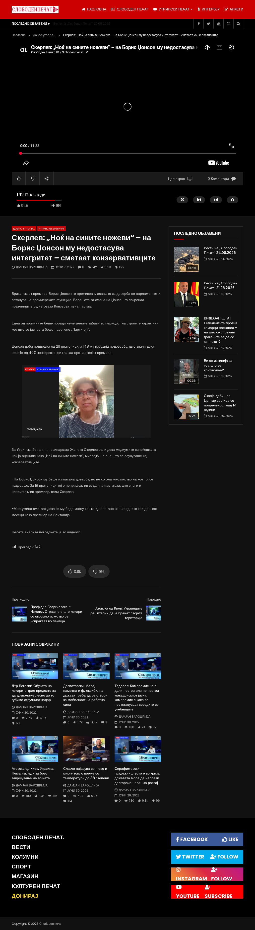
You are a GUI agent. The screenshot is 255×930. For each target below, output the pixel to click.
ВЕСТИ (21, 847)
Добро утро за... (44, 35)
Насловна (19, 35)
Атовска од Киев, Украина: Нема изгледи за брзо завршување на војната (33, 773)
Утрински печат (174, 9)
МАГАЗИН (25, 876)
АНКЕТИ (236, 9)
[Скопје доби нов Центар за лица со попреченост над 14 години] (186, 406)
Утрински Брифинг (51, 229)
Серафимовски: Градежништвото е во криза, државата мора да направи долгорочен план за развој (137, 775)
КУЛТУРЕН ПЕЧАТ (36, 886)
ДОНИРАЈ (25, 896)
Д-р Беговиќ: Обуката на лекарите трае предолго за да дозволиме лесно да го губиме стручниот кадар (34, 692)
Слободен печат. (38, 837)
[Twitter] (208, 24)
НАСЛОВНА (96, 9)
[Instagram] (228, 24)
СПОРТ (21, 866)
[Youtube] (218, 24)
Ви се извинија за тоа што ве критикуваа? (218, 365)
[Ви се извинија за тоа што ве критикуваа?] (186, 371)
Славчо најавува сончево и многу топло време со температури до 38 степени (86, 773)
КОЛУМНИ (25, 857)
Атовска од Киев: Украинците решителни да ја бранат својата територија (116, 613)
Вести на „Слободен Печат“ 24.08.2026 (220, 250)
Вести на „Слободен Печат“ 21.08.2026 (220, 285)
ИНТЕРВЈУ (210, 9)
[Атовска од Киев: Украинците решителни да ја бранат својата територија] (153, 613)
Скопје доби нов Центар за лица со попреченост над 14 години (220, 402)
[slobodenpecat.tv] (35, 9)
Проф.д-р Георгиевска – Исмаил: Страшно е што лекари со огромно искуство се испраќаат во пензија (56, 613)
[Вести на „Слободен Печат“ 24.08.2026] (186, 259)
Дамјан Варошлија (32, 267)
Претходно (20, 599)
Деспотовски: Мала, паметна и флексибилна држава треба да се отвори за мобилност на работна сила (85, 695)
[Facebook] (198, 24)
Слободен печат (132, 9)
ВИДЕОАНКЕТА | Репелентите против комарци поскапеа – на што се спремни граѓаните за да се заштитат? (220, 330)
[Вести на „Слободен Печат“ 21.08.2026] (186, 294)
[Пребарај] (238, 24)
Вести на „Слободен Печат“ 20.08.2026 (81, 23)
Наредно (154, 599)
